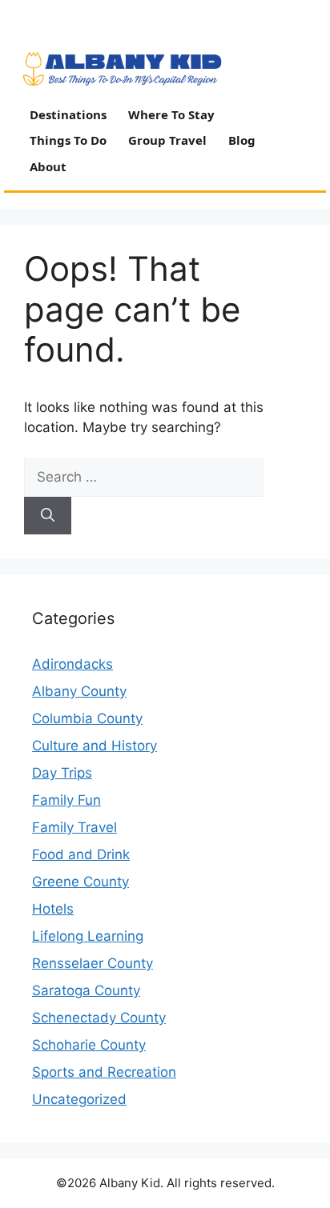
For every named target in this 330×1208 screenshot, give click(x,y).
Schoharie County (89, 1045)
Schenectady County (99, 1018)
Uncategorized (79, 1099)
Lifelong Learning (87, 936)
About (48, 166)
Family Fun (66, 800)
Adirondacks (72, 664)
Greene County (80, 882)
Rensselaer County (92, 963)
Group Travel (167, 140)
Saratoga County (86, 990)
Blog (242, 140)
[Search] (47, 516)
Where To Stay (171, 114)
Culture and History (94, 746)
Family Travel (74, 827)
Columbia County (87, 718)
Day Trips (62, 773)
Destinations (68, 114)
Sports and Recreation (104, 1072)
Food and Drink (81, 854)
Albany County (79, 691)
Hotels (53, 909)
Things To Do (68, 140)
